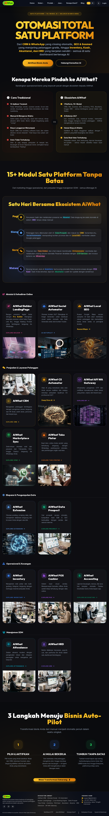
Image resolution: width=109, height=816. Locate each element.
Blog (82, 3)
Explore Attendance (15, 666)
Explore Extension (14, 529)
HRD (77, 803)
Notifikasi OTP (48, 812)
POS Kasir (57, 803)
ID (88, 3)
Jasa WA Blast (60, 812)
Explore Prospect (49, 529)
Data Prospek (72, 800)
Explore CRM (11, 422)
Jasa (60, 3)
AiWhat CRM (42, 798)
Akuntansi (65, 803)
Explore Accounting (86, 597)
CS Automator (63, 798)
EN (92, 3)
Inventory (50, 803)
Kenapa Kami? (71, 3)
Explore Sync (12, 460)
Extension (41, 805)
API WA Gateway (51, 805)
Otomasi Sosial (52, 798)
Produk (50, 3)
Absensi (72, 803)
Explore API (82, 400)
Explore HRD (47, 666)
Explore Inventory (14, 597)
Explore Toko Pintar (51, 460)
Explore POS (47, 597)
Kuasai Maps (82, 329)
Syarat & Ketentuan (100, 812)
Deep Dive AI (47, 400)
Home (32, 3)
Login (104, 3)
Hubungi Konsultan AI (71, 63)
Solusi (40, 3)
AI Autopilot (47, 333)
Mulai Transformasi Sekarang (53, 780)
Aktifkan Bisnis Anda (38, 63)
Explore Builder (13, 333)
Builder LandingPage (45, 800)
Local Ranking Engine (60, 800)
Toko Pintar (41, 803)
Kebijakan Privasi (86, 812)
